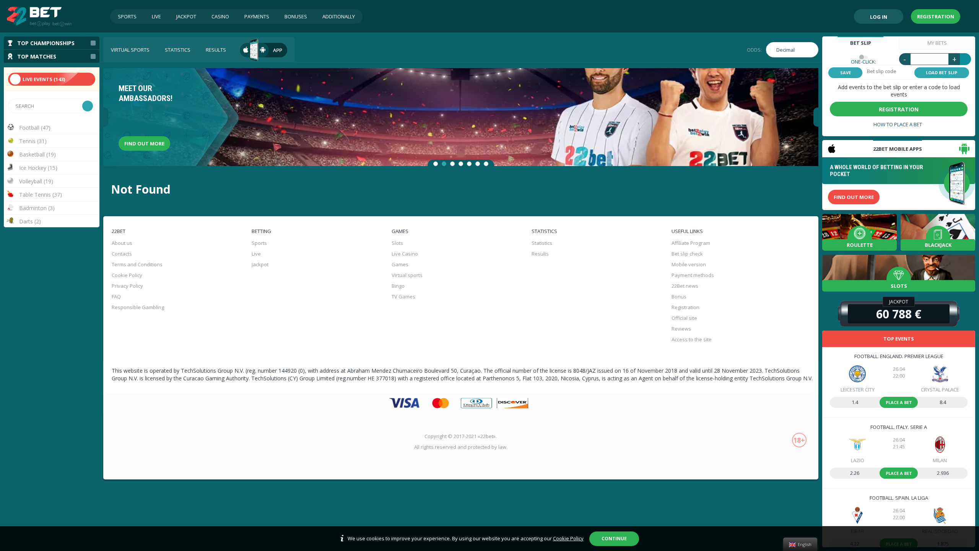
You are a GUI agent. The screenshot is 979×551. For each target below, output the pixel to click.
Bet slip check (687, 253)
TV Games (403, 296)
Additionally (338, 16)
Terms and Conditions (137, 264)
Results (216, 49)
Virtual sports (130, 49)
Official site (684, 318)
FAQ (116, 296)
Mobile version (689, 264)
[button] (435, 163)
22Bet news (685, 285)
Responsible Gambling (138, 307)
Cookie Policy (568, 538)
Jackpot (186, 16)
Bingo (398, 285)
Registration (935, 16)
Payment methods (693, 275)
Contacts (122, 253)
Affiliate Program (691, 243)
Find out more (144, 143)
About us (122, 243)
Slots (397, 243)
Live (156, 16)
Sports (127, 16)
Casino (220, 16)
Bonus (679, 296)
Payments (256, 16)
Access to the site (692, 339)
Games (400, 264)
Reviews (681, 328)
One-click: (863, 61)
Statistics (177, 49)
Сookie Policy (127, 275)
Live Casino (405, 253)
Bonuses (296, 16)
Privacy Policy (127, 285)
